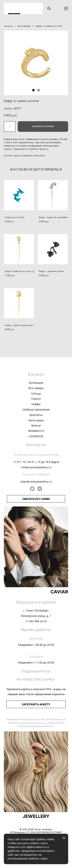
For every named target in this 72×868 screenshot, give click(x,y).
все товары (24, 26)
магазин (8, 26)
